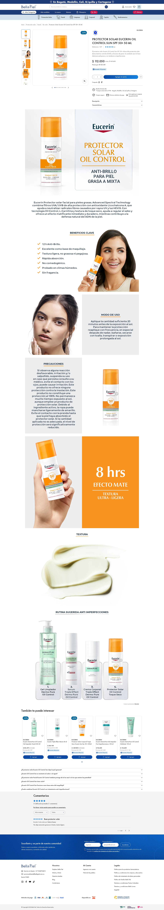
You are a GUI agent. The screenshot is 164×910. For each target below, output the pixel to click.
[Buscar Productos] (107, 7)
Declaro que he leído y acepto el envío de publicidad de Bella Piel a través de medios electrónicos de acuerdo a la (114, 850)
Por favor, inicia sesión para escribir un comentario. (49, 807)
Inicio (22, 25)
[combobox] (79, 7)
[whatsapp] (99, 82)
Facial (39, 25)
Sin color (45, 25)
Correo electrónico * (107, 841)
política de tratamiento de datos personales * (107, 851)
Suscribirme (125, 845)
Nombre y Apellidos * (90, 841)
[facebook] (102, 82)
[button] (60, 57)
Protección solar (31, 25)
